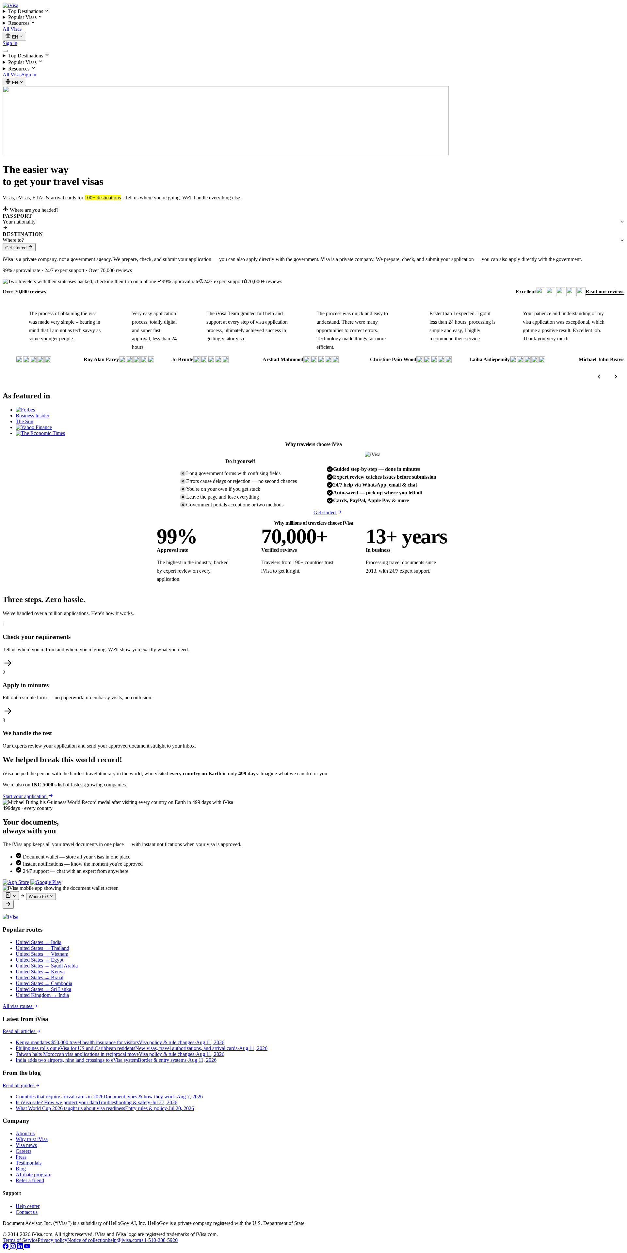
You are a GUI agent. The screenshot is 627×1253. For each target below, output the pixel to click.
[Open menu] (5, 51)
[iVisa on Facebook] (6, 1247)
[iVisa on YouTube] (27, 1247)
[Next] (615, 376)
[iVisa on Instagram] (13, 1247)
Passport (17, 216)
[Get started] (8, 904)
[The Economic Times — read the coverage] (40, 433)
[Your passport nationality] (11, 895)
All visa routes (18, 1006)
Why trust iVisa (32, 1139)
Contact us (27, 1212)
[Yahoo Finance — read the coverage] (34, 427)
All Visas (12, 29)
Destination (23, 234)
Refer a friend (30, 1180)
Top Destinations (26, 11)
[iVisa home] (10, 5)
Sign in (10, 43)
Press (21, 1157)
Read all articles (20, 1031)
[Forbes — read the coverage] (25, 409)
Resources (19, 23)
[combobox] (313, 222)
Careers (23, 1151)
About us (25, 1133)
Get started (16, 247)
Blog (21, 1168)
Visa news (26, 1145)
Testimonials (28, 1163)
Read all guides (19, 1085)
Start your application (25, 796)
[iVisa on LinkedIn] (20, 1247)
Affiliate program (33, 1174)
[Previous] (598, 376)
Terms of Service (20, 1240)
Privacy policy (52, 1240)
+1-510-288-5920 (159, 1240)
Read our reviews (605, 291)
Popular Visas (23, 17)
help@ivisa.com (124, 1240)
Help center (28, 1206)
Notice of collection (87, 1240)
